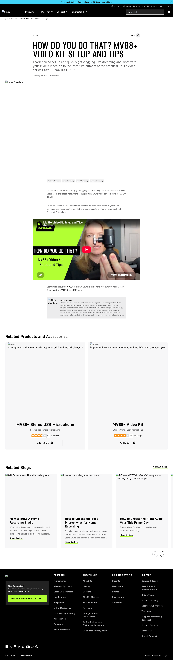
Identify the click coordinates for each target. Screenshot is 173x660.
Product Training (150, 600)
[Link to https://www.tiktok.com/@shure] (32, 646)
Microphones (60, 581)
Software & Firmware (152, 606)
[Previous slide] (155, 554)
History (86, 586)
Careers (87, 591)
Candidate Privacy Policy (95, 630)
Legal (166, 656)
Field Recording (68, 181)
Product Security (150, 625)
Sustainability (90, 602)
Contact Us (147, 630)
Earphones (59, 602)
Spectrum (117, 602)
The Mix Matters (91, 597)
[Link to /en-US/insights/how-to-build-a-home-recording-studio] (31, 511)
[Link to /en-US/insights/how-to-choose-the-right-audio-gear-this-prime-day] (142, 511)
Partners (87, 608)
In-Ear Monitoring (62, 608)
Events (115, 591)
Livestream (118, 597)
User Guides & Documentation (149, 588)
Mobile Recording (97, 181)
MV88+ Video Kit (74, 286)
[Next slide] (162, 554)
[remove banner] (170, 2)
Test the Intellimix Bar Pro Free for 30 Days (86, 2)
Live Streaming (82, 181)
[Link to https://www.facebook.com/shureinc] (6, 646)
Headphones (60, 597)
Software (58, 624)
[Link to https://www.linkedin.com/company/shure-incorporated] (19, 646)
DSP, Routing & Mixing (64, 613)
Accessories (60, 618)
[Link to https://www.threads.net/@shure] (36, 646)
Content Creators (54, 181)
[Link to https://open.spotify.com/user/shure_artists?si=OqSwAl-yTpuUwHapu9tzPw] (23, 646)
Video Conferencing (63, 591)
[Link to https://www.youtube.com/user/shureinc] (28, 647)
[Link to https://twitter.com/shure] (10, 646)
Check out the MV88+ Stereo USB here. (64, 290)
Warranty (146, 611)
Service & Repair (150, 581)
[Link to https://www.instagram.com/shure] (15, 646)
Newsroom (117, 586)
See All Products (62, 629)
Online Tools (148, 595)
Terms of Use (157, 656)
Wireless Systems (63, 586)
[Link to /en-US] (11, 12)
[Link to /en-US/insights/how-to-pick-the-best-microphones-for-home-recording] (86, 511)
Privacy (147, 656)
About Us (87, 581)
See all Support (149, 636)
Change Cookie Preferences (90, 615)
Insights (116, 581)
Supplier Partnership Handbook (155, 618)
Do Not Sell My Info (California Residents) (93, 624)
